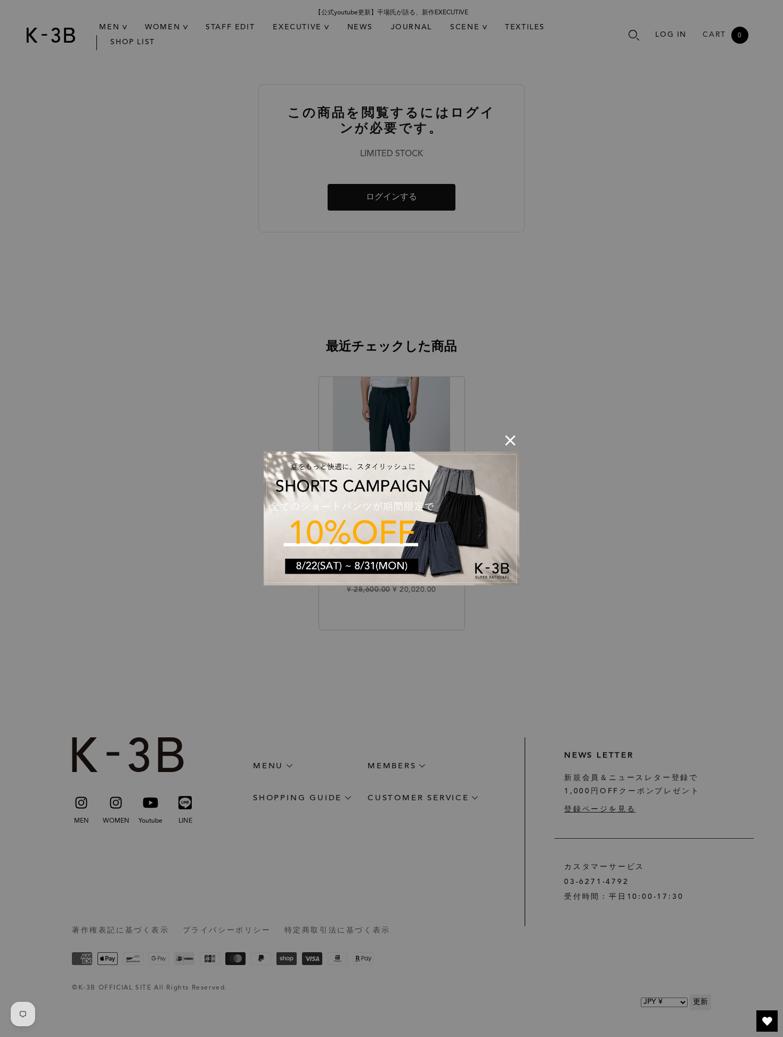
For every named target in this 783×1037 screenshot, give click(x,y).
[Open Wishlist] (767, 1021)
